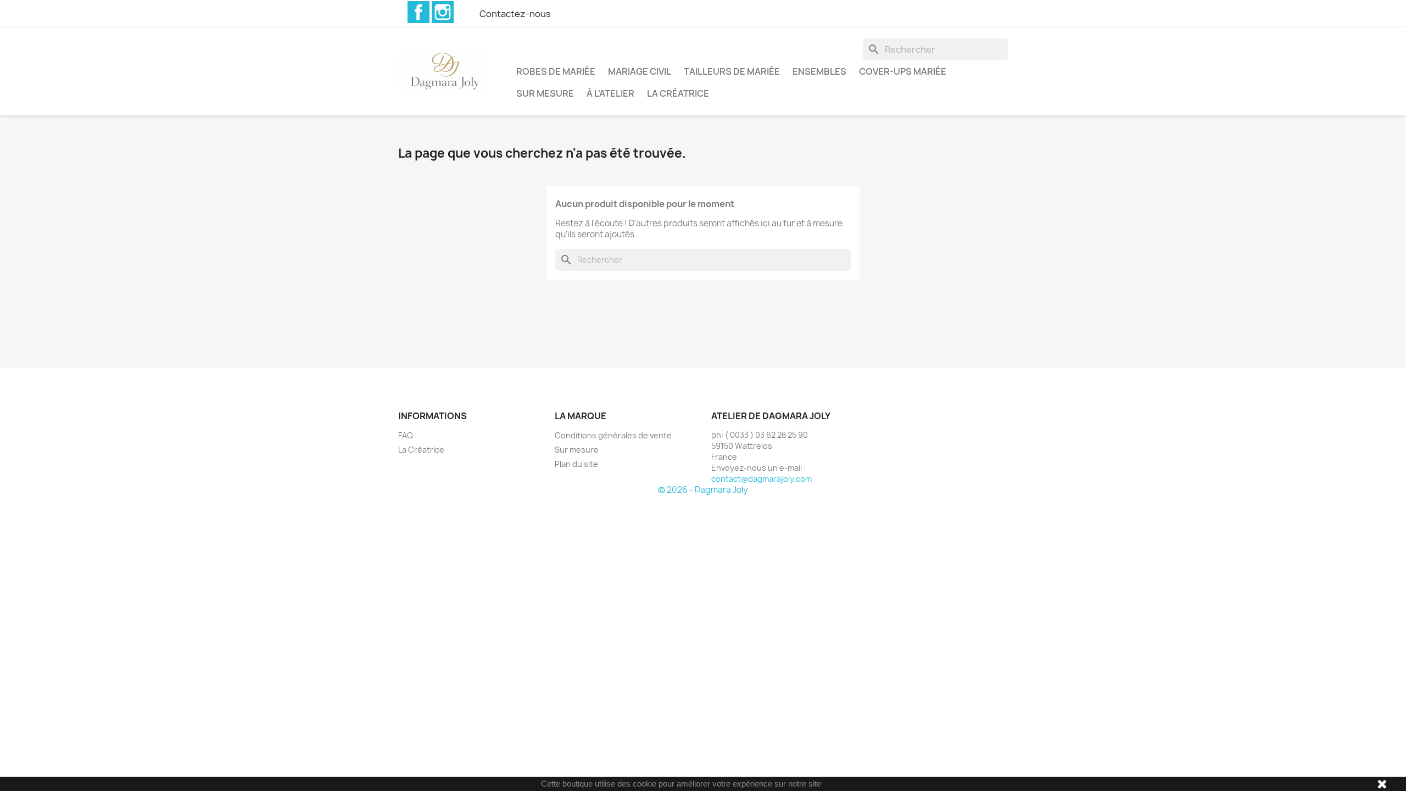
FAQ (405, 435)
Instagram (443, 12)
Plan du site (576, 464)
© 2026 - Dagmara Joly (703, 489)
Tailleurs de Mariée (732, 71)
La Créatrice (678, 93)
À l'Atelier (610, 93)
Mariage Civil (639, 71)
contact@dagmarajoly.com (761, 479)
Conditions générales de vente (613, 435)
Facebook (418, 12)
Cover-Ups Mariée (902, 71)
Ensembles (819, 71)
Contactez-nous (515, 14)
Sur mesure (545, 93)
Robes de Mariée (555, 71)
